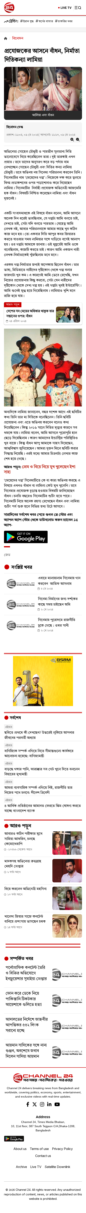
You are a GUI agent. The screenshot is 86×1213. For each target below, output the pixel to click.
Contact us (43, 1156)
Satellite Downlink (57, 1167)
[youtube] (57, 1105)
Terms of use (39, 1149)
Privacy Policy (62, 1149)
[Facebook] (27, 1105)
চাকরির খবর (65, 21)
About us (20, 1149)
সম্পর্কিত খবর (21, 959)
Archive (21, 1167)
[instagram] (42, 1105)
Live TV (35, 1167)
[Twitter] (34, 1105)
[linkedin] (49, 1105)
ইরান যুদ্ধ (28, 21)
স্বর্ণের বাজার (46, 21)
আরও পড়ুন (20, 826)
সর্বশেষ (15, 718)
